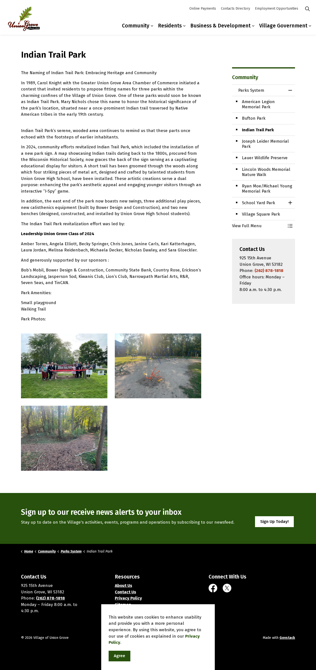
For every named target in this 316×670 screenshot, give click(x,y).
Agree (119, 656)
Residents (170, 25)
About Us (123, 585)
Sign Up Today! (274, 521)
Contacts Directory (235, 8)
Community (135, 25)
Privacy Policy (128, 598)
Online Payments (202, 8)
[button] (64, 366)
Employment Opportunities (276, 8)
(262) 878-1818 (269, 270)
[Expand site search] (307, 8)
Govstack (287, 638)
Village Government (283, 25)
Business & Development (220, 25)
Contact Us (125, 592)
